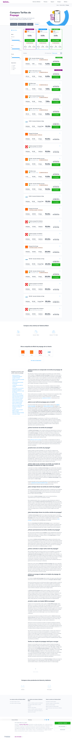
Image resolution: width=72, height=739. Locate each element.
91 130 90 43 (56, 139)
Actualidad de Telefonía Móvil (51, 701)
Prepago (37, 24)
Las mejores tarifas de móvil (15, 701)
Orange (14, 65)
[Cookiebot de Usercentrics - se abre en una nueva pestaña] (7, 737)
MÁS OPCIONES (18, 736)
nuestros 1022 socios (23, 724)
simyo (14, 66)
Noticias (65, 1)
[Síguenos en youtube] (48, 719)
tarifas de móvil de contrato (35, 439)
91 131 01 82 (56, 152)
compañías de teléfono (46, 398)
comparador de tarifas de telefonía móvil (39, 482)
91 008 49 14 (56, 124)
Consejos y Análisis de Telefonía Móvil (52, 703)
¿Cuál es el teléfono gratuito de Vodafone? (35, 703)
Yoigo (14, 69)
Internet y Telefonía (36, 1)
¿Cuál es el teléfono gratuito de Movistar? (35, 709)
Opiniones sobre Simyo (32, 707)
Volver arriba (35, 671)
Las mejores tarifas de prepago (15, 703)
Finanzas (45, 1)
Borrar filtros (15, 30)
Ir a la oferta (56, 64)
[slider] (11, 40)
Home (58, 5)
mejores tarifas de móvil (48, 406)
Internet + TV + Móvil (22, 24)
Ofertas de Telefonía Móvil (50, 704)
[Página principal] (6, 2)
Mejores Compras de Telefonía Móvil (52, 706)
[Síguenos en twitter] (46, 719)
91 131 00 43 (56, 61)
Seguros (52, 1)
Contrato (30, 24)
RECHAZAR (62, 729)
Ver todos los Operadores (36, 360)
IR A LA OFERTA (29, 40)
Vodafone (14, 68)
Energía (59, 1)
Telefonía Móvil (62, 5)
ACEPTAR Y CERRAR (62, 723)
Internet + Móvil (13, 24)
